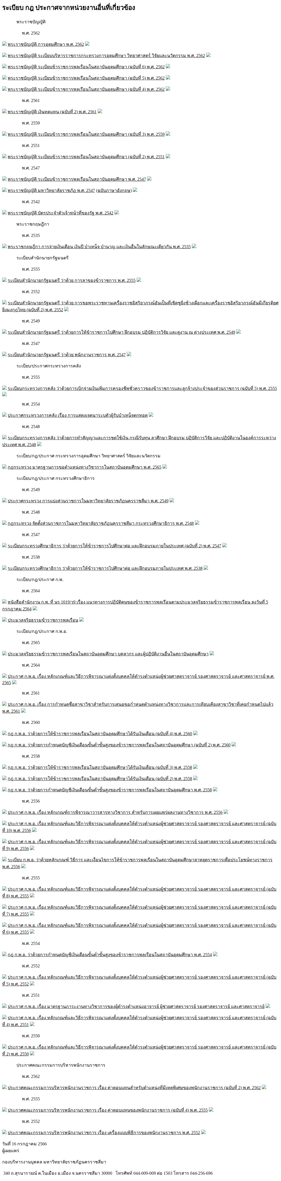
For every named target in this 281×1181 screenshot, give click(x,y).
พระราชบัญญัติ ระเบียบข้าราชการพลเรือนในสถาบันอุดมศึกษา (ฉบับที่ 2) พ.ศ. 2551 (86, 156)
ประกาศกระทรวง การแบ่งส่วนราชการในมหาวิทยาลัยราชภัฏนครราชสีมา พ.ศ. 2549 (88, 501)
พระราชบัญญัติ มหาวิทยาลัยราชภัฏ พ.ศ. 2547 (51, 190)
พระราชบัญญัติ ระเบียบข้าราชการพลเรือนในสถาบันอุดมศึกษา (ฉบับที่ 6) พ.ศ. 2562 (86, 66)
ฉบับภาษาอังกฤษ (113, 190)
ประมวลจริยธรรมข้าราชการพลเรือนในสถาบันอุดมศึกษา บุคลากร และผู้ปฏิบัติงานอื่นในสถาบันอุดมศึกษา (108, 654)
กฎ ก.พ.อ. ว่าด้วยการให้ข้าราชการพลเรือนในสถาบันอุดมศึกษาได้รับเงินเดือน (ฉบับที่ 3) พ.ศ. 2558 (100, 767)
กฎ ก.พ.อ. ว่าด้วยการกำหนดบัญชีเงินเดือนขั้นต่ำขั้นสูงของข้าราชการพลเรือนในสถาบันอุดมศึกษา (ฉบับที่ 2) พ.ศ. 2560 (119, 745)
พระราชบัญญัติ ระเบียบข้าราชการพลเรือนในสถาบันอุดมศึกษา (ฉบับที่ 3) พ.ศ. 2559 (86, 134)
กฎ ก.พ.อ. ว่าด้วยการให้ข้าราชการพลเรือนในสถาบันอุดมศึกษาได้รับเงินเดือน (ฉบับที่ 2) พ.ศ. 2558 (100, 778)
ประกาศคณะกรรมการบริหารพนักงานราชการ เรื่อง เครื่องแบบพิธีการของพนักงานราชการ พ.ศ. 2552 (104, 1132)
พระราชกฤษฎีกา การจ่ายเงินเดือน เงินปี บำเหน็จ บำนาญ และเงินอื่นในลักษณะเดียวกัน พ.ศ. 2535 (99, 246)
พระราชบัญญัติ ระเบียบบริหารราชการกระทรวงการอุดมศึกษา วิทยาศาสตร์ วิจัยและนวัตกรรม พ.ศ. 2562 (106, 55)
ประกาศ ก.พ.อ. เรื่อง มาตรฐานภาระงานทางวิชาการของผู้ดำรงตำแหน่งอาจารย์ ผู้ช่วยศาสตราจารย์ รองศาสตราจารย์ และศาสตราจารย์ (136, 1006)
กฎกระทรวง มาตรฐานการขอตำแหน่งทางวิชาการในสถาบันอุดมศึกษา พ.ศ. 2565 (84, 467)
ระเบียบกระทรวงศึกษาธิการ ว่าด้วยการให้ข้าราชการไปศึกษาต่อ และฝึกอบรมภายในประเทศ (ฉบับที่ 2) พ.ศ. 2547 (114, 545)
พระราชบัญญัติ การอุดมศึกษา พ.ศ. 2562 (46, 44)
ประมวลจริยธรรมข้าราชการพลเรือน (43, 620)
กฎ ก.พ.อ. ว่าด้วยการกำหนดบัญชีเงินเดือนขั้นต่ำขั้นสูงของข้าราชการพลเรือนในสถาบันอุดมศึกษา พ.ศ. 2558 (110, 790)
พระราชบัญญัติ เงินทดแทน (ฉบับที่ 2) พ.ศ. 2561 (52, 111)
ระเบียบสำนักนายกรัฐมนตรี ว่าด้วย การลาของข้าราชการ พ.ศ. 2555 (72, 280)
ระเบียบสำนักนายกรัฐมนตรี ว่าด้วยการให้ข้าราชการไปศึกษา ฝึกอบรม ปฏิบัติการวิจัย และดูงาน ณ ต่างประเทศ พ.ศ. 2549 (121, 332)
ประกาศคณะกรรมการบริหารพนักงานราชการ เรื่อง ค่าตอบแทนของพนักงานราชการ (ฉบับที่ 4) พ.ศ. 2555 (108, 1110)
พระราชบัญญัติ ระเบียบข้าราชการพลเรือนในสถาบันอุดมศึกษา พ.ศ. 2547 (77, 179)
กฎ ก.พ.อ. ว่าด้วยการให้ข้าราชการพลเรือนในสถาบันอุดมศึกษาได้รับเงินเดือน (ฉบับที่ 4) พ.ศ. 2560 (100, 733)
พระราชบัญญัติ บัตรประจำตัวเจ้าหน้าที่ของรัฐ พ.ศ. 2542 (60, 213)
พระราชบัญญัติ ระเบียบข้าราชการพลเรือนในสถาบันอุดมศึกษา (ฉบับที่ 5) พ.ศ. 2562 (86, 78)
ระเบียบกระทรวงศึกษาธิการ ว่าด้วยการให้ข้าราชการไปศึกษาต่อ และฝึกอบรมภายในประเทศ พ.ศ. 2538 (105, 568)
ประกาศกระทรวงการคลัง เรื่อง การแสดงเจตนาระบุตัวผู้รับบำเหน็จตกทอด (78, 415)
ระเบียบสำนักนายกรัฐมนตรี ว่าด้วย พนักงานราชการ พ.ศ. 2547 (67, 354)
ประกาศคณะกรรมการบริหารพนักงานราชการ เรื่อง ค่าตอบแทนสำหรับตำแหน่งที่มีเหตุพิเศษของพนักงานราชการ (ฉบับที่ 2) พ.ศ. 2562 (134, 1087)
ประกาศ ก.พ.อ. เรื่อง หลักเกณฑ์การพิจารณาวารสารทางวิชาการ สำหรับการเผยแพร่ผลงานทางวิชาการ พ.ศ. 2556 (115, 812)
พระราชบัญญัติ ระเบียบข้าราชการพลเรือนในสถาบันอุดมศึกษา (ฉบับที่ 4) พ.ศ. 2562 (86, 89)
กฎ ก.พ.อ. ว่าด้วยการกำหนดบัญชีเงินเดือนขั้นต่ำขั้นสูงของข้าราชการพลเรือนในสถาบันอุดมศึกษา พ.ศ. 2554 (110, 954)
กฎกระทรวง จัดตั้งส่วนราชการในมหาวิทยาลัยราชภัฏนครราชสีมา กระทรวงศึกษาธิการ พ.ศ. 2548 (101, 523)
